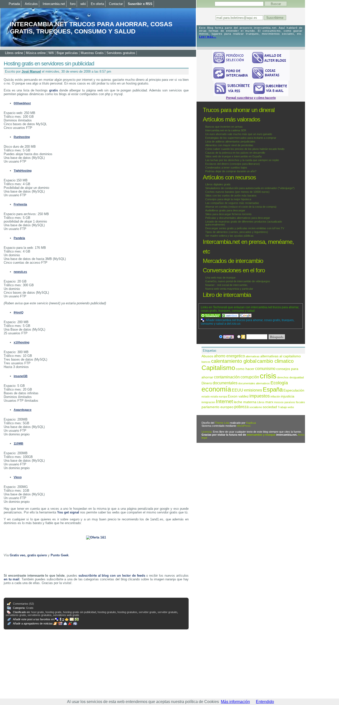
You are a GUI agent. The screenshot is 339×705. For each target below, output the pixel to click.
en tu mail (11, 579)
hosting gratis (53, 612)
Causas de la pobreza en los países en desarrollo (235, 152)
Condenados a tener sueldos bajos (226, 167)
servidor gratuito (167, 612)
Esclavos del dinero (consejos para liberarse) (232, 163)
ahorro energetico (229, 356)
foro (72, 4)
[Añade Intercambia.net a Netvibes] (230, 315)
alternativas (253, 356)
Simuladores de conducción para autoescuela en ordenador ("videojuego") (250, 188)
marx (269, 402)
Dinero (207, 383)
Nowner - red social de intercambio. (226, 284)
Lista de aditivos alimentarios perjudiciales (230, 141)
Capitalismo (218, 367)
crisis (268, 376)
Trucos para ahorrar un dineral (238, 110)
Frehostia (20, 204)
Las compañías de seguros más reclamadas (232, 202)
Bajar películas (67, 53)
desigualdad (296, 377)
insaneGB (21, 376)
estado (206, 396)
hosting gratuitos (127, 612)
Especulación (293, 390)
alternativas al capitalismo (280, 356)
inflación (275, 396)
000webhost (22, 103)
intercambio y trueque (261, 434)
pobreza (241, 406)
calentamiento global (233, 361)
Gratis (30, 607)
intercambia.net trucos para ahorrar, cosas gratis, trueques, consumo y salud (91, 28)
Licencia (206, 431)
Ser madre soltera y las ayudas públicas (229, 235)
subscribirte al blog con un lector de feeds (111, 575)
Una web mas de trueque (220, 277)
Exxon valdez (238, 396)
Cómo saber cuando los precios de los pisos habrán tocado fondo (244, 148)
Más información (235, 702)
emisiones (253, 390)
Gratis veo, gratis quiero (28, 555)
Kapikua (251, 422)
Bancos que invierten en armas (224, 126)
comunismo (265, 368)
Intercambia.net (54, 4)
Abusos (207, 356)
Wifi (51, 53)
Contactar (116, 4)
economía (216, 389)
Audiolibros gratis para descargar (225, 210)
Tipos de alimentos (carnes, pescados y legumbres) (236, 231)
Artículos (31, 4)
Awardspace (23, 410)
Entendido (265, 702)
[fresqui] (65, 623)
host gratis (37, 612)
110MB (18, 443)
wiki (83, 4)
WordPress (244, 425)
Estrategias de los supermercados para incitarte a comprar (240, 137)
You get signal (68, 512)
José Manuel (31, 71)
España (273, 389)
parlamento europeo (218, 407)
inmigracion (208, 402)
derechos (283, 377)
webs (291, 407)
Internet (224, 401)
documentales (225, 383)
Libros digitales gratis (218, 184)
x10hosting (21, 342)
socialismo (255, 407)
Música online (36, 53)
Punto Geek (59, 555)
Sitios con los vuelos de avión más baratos (231, 195)
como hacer (245, 369)
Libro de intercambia (227, 294)
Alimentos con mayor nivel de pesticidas (229, 145)
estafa (214, 396)
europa (223, 396)
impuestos (259, 395)
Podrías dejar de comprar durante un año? (230, 171)
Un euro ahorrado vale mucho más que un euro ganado (238, 134)
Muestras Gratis (92, 53)
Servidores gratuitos (120, 53)
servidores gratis (16, 615)
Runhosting (22, 137)
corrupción (249, 377)
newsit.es (20, 272)
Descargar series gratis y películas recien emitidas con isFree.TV (244, 228)
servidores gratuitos (40, 615)
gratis (53, 90)
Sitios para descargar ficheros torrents (228, 214)
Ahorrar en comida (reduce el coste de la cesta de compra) (240, 206)
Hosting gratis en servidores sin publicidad (49, 63)
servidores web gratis (66, 615)
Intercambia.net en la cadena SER (225, 130)
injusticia (287, 396)
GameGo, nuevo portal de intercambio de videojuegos (237, 281)
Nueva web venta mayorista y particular (229, 288)
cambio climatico (275, 361)
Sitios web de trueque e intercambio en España (233, 156)
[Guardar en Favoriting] (77, 619)
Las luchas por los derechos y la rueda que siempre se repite (242, 160)
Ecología (279, 382)
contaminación (227, 377)
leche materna (245, 402)
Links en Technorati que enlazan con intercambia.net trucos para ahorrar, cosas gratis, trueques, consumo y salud (250, 309)
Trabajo (282, 407)
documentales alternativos (254, 383)
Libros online (14, 53)
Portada (14, 4)
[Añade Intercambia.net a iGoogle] (245, 315)
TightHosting (23, 170)
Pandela (19, 238)
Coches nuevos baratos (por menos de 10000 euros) (237, 191)
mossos (279, 402)
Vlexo (18, 477)
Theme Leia (222, 422)
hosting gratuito (107, 612)
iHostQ (18, 312)
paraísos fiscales (294, 402)
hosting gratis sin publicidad (79, 612)
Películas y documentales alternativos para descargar (237, 217)
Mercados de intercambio (233, 260)
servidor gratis (147, 612)
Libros (261, 402)
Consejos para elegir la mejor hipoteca (228, 199)
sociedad (270, 407)
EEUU (237, 390)
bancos (206, 361)
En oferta (97, 4)
